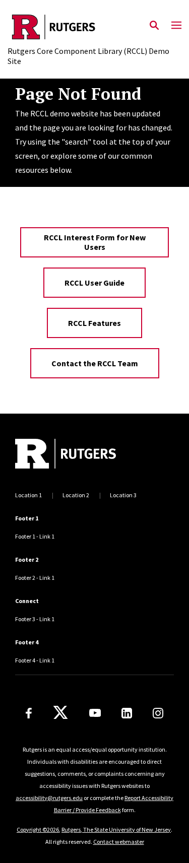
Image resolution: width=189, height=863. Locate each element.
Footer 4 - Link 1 (34, 660)
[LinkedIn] (126, 713)
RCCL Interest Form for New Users (95, 242)
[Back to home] (83, 455)
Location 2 (75, 495)
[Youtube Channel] (95, 713)
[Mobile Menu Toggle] (176, 26)
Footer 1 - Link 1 (34, 536)
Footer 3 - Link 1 (34, 619)
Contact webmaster (118, 841)
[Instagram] (158, 713)
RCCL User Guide (94, 283)
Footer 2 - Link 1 (34, 577)
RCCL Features (94, 323)
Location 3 (123, 495)
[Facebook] (29, 713)
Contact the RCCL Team (94, 363)
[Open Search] (154, 26)
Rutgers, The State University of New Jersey (116, 829)
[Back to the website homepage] (94, 27)
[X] (60, 712)
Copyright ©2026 (38, 829)
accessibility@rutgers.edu (49, 798)
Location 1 (28, 495)
